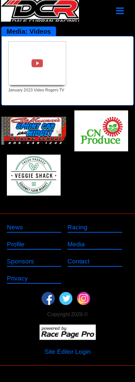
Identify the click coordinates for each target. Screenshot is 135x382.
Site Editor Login (68, 351)
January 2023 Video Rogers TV (36, 90)
